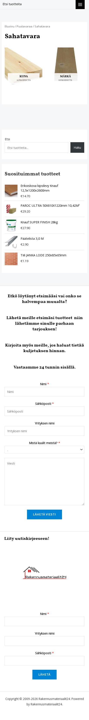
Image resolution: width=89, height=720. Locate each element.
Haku (77, 147)
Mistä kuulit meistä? (44, 443)
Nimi (44, 384)
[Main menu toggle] (80, 4)
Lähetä (44, 674)
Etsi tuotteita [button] (12, 4)
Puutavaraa (24, 26)
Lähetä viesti (44, 514)
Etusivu (9, 26)
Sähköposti (44, 403)
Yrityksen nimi (44, 423)
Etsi (7, 139)
